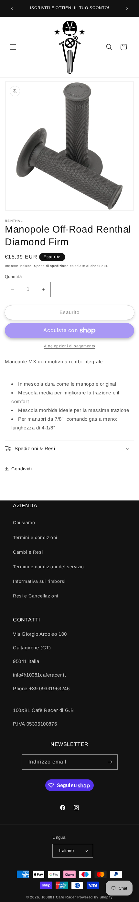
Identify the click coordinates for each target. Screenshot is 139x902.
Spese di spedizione (51, 266)
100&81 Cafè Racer (58, 897)
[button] (13, 47)
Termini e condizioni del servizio (48, 566)
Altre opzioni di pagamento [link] (69, 346)
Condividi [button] (21, 468)
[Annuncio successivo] (127, 8)
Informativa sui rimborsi (39, 581)
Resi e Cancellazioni (35, 595)
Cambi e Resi (28, 552)
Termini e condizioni (35, 537)
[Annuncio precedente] (12, 8)
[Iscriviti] (110, 762)
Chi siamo (24, 522)
